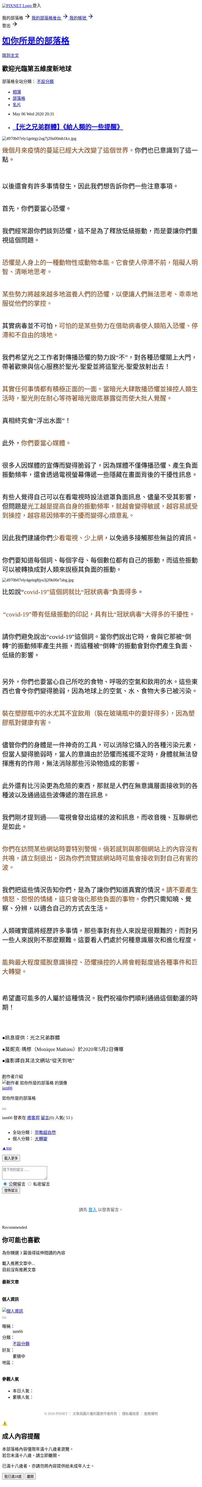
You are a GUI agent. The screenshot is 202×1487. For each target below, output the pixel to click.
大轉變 (41, 1139)
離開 (30, 1477)
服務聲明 (151, 1414)
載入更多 (11, 1158)
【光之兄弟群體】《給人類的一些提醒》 (68, 127)
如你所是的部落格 (35, 41)
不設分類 (45, 81)
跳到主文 (10, 55)
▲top (7, 1148)
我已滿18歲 (13, 1477)
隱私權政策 (130, 1414)
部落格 (19, 98)
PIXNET (62, 1414)
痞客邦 (33, 1118)
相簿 (17, 92)
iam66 (7, 1088)
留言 (45, 1118)
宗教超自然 (45, 1132)
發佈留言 (11, 1190)
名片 (17, 104)
